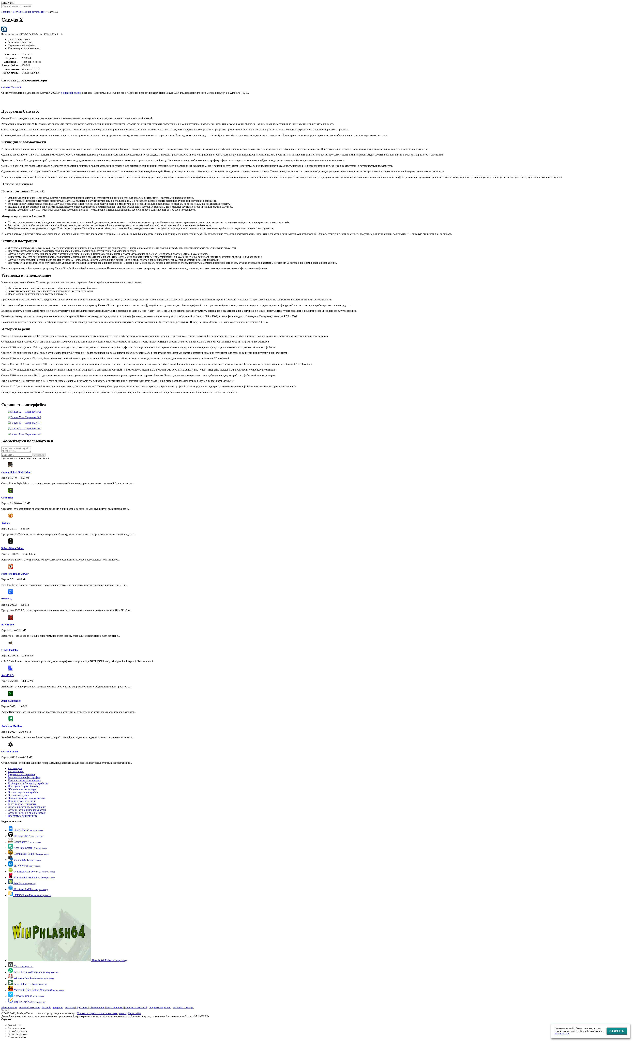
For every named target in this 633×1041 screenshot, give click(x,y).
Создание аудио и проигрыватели (27, 809)
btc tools (46, 1007)
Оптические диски (18, 795)
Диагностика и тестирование (24, 780)
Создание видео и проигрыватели (27, 812)
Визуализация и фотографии (29, 11)
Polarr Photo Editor (12, 548)
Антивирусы (15, 768)
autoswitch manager (183, 1007)
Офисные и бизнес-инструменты (26, 798)
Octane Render (9, 751)
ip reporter (58, 1007)
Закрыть (616, 1031)
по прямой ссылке (71, 92)
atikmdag (70, 1007)
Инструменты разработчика (23, 786)
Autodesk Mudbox (11, 726)
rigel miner (82, 1007)
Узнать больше (562, 1033)
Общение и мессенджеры (22, 789)
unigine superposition (160, 1007)
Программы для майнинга (22, 815)
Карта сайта (134, 1013)
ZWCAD (6, 599)
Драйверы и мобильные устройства (28, 783)
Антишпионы (16, 771)
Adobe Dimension (11, 700)
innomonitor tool (115, 1007)
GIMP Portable (9, 650)
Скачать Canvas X (11, 87)
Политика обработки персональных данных (101, 1013)
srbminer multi (97, 1007)
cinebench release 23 (136, 1007)
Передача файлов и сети (21, 801)
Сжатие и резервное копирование (27, 807)
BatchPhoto (8, 624)
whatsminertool (9, 1007)
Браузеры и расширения (21, 774)
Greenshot (7, 497)
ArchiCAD (7, 675)
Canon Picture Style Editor (16, 472)
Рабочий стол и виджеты (22, 804)
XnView (5, 523)
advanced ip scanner (29, 1007)
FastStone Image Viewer (15, 573)
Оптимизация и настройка (23, 792)
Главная (5, 11)
